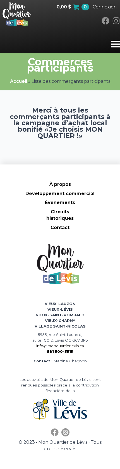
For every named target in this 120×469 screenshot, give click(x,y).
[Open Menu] (115, 47)
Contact (60, 227)
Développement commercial (60, 193)
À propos (60, 184)
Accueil (18, 81)
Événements (60, 202)
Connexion (105, 7)
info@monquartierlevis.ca (60, 346)
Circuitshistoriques (60, 215)
